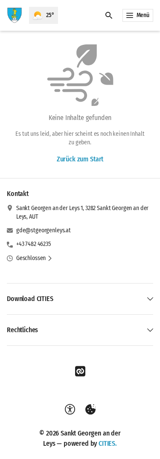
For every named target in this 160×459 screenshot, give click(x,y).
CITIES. (108, 443)
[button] (34, 258)
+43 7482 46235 (33, 244)
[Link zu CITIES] (80, 371)
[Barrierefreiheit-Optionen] (70, 409)
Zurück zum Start (80, 159)
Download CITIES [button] (30, 299)
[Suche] (109, 15)
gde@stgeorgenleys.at (43, 230)
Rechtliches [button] (22, 330)
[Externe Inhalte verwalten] (90, 409)
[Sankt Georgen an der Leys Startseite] (14, 15)
